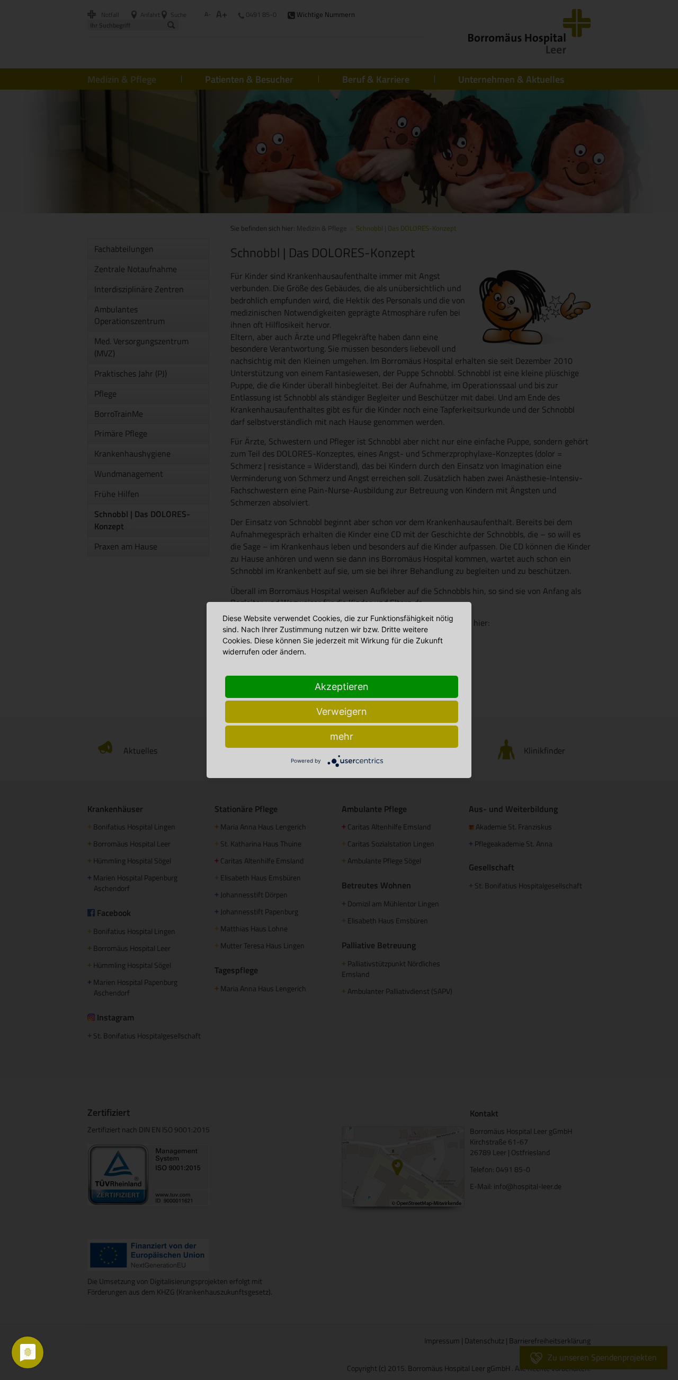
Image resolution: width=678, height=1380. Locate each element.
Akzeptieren (342, 686)
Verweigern (341, 711)
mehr (341, 736)
